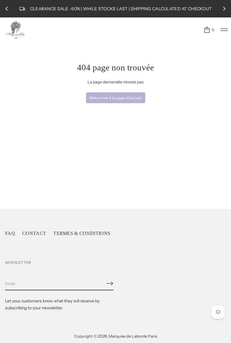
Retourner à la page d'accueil (116, 97)
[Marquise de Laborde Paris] (15, 30)
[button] (208, 29)
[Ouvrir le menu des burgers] (224, 29)
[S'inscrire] (109, 283)
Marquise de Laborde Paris (133, 336)
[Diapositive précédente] (6, 8)
